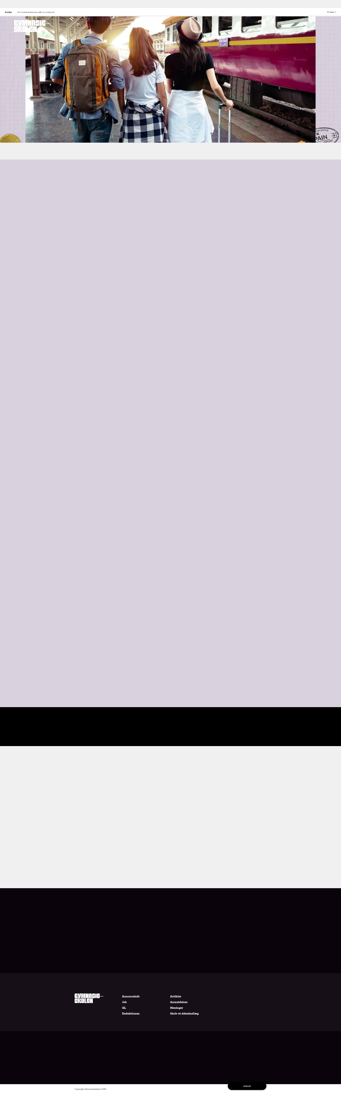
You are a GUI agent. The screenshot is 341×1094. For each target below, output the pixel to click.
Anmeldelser (179, 1002)
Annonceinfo (131, 996)
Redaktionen (131, 1013)
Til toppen (330, 12)
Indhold (247, 1086)
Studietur (135, 134)
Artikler (175, 996)
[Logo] (32, 26)
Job (124, 1002)
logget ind (160, 768)
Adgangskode (170, 838)
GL (124, 1008)
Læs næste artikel (135, 731)
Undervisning (114, 134)
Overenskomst (87, 134)
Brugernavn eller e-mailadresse (170, 825)
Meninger (176, 1008)
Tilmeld (257, 1060)
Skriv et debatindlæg (184, 1013)
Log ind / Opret (191, 843)
